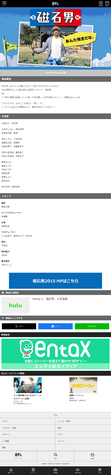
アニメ (60, 434)
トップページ (18, 458)
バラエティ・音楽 (9, 428)
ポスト (21, 326)
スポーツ (5, 434)
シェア (57, 326)
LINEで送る (92, 326)
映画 (59, 428)
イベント (61, 441)
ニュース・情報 (64, 421)
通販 (4, 448)
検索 (55, 458)
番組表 (92, 458)
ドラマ (4, 421)
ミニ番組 (5, 441)
